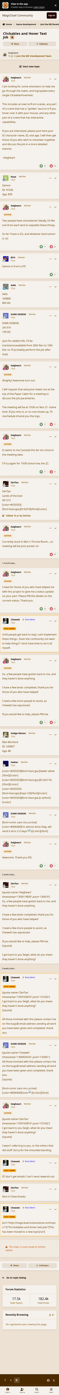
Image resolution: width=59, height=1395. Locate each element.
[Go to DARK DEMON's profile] (6, 316)
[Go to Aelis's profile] (6, 286)
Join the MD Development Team (34, 55)
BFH (13, 257)
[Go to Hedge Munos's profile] (6, 734)
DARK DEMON (18, 314)
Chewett (15, 619)
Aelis (13, 285)
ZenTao (15, 482)
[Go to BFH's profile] (6, 259)
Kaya (13, 176)
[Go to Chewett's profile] (6, 621)
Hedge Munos (18, 733)
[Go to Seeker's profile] (6, 763)
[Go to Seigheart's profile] (4, 54)
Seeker (14, 762)
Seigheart (13, 52)
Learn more (6, 5)
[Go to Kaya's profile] (6, 178)
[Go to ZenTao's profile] (6, 484)
